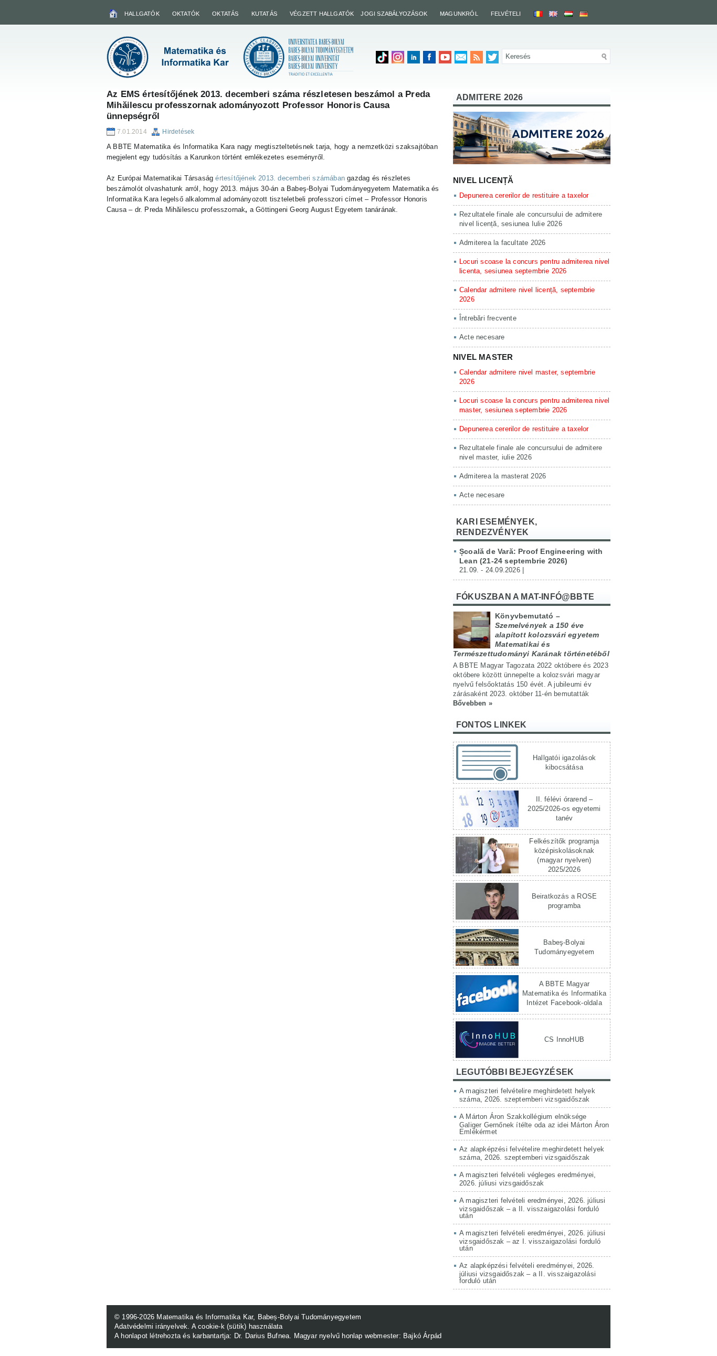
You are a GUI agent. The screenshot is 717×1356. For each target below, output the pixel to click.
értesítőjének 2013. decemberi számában (280, 178)
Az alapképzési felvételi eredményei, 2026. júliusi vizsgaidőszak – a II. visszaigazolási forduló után (527, 1273)
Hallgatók (142, 13)
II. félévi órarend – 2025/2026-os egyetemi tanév (564, 808)
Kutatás (264, 13)
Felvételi (506, 13)
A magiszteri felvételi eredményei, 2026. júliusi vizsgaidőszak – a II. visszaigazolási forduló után (532, 1208)
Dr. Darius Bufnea (261, 1336)
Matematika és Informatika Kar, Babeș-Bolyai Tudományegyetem (258, 1317)
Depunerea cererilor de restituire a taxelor (524, 195)
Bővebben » (472, 703)
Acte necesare (482, 337)
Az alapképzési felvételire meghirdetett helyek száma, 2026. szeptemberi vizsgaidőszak (531, 1153)
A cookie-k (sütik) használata (237, 1326)
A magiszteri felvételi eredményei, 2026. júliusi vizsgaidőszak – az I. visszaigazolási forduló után (532, 1240)
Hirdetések (178, 131)
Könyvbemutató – (531, 635)
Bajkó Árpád (422, 1336)
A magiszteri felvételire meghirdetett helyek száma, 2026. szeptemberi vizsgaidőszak (527, 1095)
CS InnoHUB (564, 1039)
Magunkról (459, 13)
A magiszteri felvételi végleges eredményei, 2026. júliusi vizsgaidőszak (527, 1179)
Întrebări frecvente (487, 318)
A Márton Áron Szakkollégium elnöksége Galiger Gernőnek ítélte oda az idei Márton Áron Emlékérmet (534, 1124)
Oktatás (225, 13)
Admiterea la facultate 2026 (502, 243)
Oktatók (185, 13)
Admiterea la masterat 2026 (502, 476)
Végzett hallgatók (322, 13)
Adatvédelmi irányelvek (150, 1326)
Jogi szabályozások (394, 13)
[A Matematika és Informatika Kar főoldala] (114, 13)
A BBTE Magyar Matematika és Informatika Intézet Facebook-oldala (564, 993)
